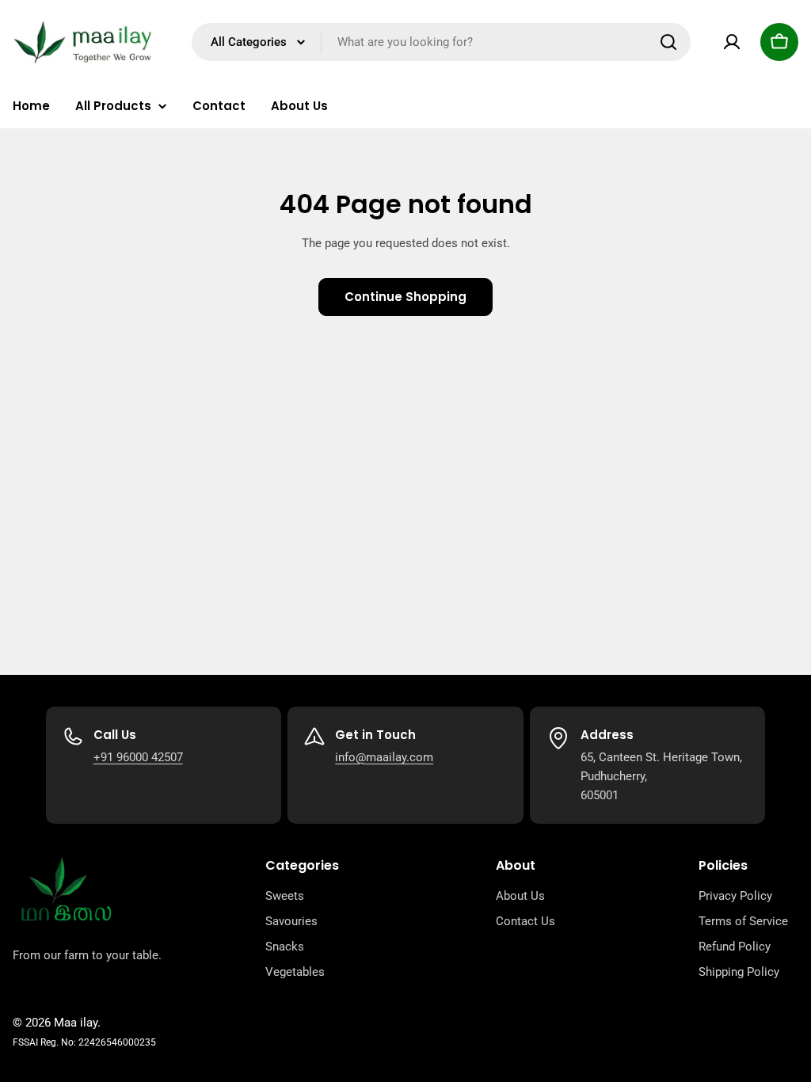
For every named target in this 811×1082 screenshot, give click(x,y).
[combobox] (441, 42)
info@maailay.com (384, 757)
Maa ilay (75, 1022)
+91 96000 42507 (138, 757)
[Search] (668, 41)
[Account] (731, 41)
